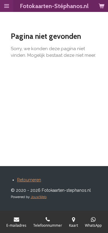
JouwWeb (38, 197)
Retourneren (29, 179)
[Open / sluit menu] (6, 6)
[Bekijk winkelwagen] (101, 6)
